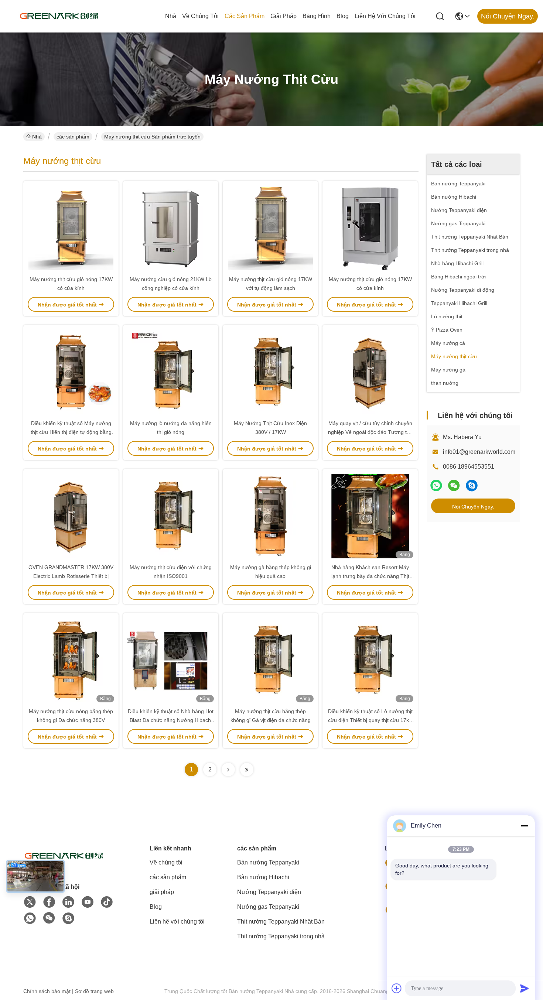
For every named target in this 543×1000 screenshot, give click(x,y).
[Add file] (397, 988)
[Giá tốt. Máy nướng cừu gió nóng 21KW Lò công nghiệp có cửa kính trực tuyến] (170, 227)
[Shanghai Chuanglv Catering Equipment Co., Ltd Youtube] (87, 902)
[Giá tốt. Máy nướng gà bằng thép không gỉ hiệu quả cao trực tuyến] (270, 515)
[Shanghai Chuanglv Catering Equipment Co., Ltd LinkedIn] (68, 902)
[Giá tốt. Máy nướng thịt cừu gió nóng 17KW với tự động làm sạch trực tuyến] (270, 227)
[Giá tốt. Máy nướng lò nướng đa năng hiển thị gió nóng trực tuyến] (170, 371)
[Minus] (524, 825)
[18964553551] (471, 485)
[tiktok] (106, 902)
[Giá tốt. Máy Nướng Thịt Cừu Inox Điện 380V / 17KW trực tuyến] (270, 371)
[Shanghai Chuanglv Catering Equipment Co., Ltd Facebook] (49, 902)
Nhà (170, 16)
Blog (343, 16)
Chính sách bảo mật (47, 991)
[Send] (524, 988)
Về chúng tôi (200, 16)
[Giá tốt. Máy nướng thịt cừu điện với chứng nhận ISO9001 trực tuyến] (170, 515)
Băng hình (317, 16)
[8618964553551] (30, 918)
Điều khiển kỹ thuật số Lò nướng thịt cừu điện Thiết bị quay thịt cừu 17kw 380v (370, 720)
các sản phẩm (244, 16)
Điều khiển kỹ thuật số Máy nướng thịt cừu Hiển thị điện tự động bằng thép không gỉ (71, 432)
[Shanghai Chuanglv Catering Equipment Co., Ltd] (59, 16)
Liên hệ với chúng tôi (385, 16)
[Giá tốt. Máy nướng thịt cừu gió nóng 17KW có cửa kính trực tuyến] (71, 227)
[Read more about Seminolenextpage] (228, 769)
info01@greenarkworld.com (479, 452)
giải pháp (283, 16)
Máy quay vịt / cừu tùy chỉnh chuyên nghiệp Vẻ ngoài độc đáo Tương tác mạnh (370, 432)
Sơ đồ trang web (94, 991)
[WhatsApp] (436, 485)
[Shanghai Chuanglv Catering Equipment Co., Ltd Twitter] (30, 902)
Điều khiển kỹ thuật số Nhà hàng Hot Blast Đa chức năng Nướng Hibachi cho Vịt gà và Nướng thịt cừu (171, 720)
